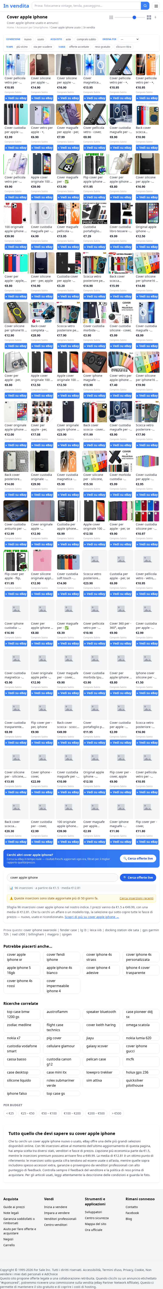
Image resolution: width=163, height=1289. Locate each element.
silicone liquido (19, 1080)
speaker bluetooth (101, 1011)
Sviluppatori (93, 1212)
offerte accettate (79, 47)
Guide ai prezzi (14, 1207)
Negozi (8, 1239)
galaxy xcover (97, 1046)
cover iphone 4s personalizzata (139, 957)
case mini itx (56, 1072)
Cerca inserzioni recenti (136, 898)
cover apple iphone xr (16, 957)
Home (10, 27)
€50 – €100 (49, 1113)
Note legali (11, 1213)
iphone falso (17, 1093)
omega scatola (138, 1024)
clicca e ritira (123, 47)
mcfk (130, 1059)
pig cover (54, 1038)
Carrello (9, 1245)
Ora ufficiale (93, 1230)
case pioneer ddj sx (139, 1014)
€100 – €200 (72, 1113)
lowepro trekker (99, 1072)
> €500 (116, 1113)
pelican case (96, 1059)
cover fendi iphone (56, 957)
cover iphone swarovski (40, 930)
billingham (36, 934)
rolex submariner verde (60, 1083)
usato (40, 39)
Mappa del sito (95, 1224)
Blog (129, 1219)
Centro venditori (55, 1225)
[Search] (145, 6)
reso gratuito (102, 47)
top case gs (56, 1093)
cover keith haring (101, 1024)
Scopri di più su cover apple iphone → (92, 917)
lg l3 (83, 930)
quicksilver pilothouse (134, 1083)
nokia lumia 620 (138, 1038)
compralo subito (86, 39)
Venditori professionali (60, 1219)
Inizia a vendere (55, 1207)
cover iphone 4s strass (99, 957)
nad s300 (18, 934)
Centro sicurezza (97, 1218)
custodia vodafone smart (22, 1048)
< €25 (10, 1113)
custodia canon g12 (59, 1062)
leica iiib (96, 930)
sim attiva (94, 1080)
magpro (53, 934)
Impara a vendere (57, 1213)
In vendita (16, 5)
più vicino (22, 47)
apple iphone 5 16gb (19, 970)
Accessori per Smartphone (32, 27)
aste (68, 39)
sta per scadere (43, 47)
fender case (68, 930)
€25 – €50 (27, 1113)
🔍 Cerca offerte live (138, 877)
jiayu (90, 1038)
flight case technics (55, 1027)
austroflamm (57, 1011)
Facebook (132, 1213)
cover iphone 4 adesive (98, 970)
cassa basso (16, 1059)
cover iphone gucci (136, 1048)
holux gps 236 (137, 1072)
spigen (67, 934)
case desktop (17, 1072)
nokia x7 (13, 1038)
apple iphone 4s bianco (59, 970)
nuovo (27, 39)
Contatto (132, 1207)
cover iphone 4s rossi (19, 983)
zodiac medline (19, 1024)
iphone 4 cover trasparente (138, 970)
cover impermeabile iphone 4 (58, 985)
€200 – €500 (96, 1113)
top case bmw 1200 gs (18, 1014)
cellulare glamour (61, 1046)
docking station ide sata (122, 930)
